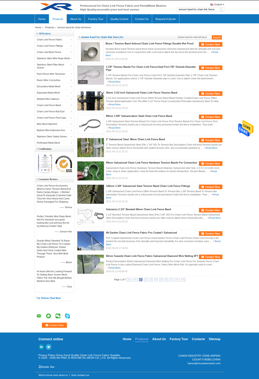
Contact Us (141, 18)
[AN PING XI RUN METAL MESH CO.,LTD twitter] (48, 347)
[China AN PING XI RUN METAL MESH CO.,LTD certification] (44, 173)
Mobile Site (47, 366)
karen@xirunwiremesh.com (204, 363)
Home (42, 18)
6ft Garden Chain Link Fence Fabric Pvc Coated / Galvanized (141, 232)
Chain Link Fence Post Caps (51, 117)
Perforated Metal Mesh (48, 143)
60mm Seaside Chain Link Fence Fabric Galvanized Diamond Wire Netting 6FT (152, 256)
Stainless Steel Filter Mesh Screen (50, 66)
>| (183, 279)
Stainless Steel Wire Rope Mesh (53, 58)
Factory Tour (95, 18)
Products (58, 18)
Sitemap (215, 339)
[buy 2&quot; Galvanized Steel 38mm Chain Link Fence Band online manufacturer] (90, 147)
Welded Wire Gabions (48, 99)
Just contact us (80, 375)
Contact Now (212, 44)
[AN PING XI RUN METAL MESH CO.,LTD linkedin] (41, 347)
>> (177, 279)
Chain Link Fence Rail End (50, 111)
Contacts (198, 339)
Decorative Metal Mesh (48, 86)
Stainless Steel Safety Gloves (52, 136)
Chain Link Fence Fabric (49, 39)
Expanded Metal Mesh (48, 92)
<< (135, 279)
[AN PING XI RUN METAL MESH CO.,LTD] (55, 7)
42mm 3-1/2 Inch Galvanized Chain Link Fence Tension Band (141, 92)
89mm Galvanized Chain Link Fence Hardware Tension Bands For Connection (151, 162)
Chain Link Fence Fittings (50, 46)
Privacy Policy (46, 355)
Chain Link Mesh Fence (49, 52)
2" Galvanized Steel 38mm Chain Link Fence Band (135, 139)
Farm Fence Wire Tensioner (51, 74)
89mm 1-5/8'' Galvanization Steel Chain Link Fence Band (139, 116)
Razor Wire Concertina (48, 80)
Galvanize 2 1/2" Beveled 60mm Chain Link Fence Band (138, 209)
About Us (75, 18)
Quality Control (119, 18)
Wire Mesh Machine (47, 124)
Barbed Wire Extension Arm (51, 130)
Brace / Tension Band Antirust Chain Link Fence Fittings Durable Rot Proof (149, 43)
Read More (115, 81)
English (218, 4)
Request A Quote (165, 18)
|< (129, 279)
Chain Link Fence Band (49, 105)
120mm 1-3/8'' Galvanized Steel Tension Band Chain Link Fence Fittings (148, 186)
